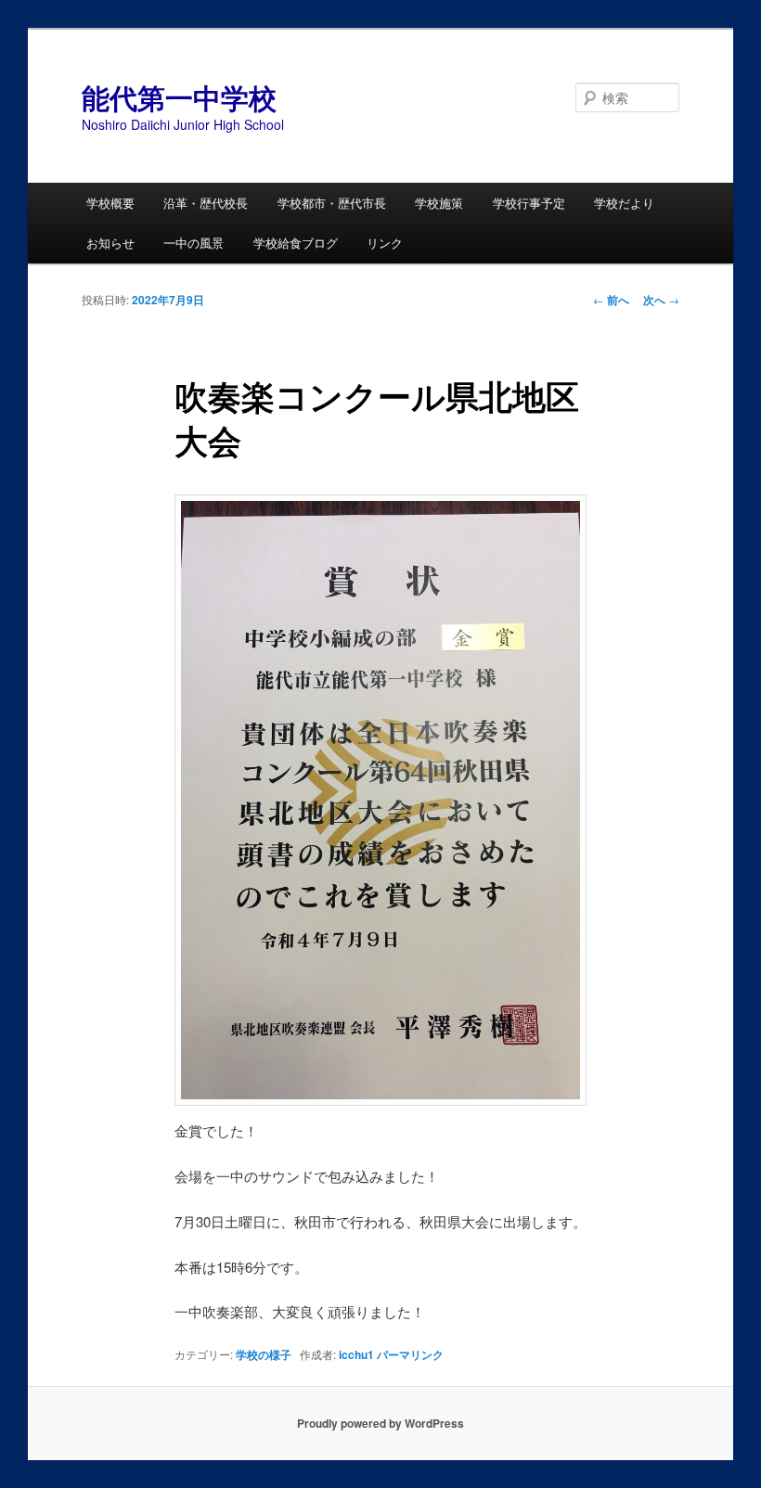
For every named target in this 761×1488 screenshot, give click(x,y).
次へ (661, 299)
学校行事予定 (529, 203)
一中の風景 (193, 242)
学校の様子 (263, 1354)
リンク (385, 242)
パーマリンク (410, 1354)
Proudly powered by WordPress (380, 1423)
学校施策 (439, 203)
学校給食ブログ (295, 242)
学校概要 (110, 203)
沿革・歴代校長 (205, 203)
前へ (611, 299)
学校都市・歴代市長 (331, 203)
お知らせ (110, 242)
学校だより (624, 203)
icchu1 (356, 1354)
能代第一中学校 (179, 97)
